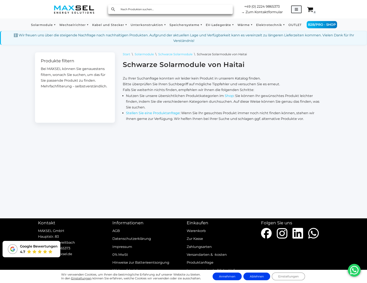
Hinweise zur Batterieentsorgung (140, 262)
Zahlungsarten (199, 247)
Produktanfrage (200, 262)
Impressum (122, 247)
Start (126, 54)
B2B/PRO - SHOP (322, 25)
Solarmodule (144, 54)
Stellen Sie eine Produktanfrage (153, 113)
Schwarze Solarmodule (175, 54)
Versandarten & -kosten (207, 255)
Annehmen (227, 276)
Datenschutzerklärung (131, 239)
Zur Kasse (195, 239)
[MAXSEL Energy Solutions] (74, 9)
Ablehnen (257, 276)
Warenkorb (196, 231)
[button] (54, 25)
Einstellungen (81, 278)
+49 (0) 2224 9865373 (262, 6)
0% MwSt (120, 255)
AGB (116, 231)
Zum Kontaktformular (262, 12)
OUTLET (295, 25)
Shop (229, 96)
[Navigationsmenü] (296, 9)
